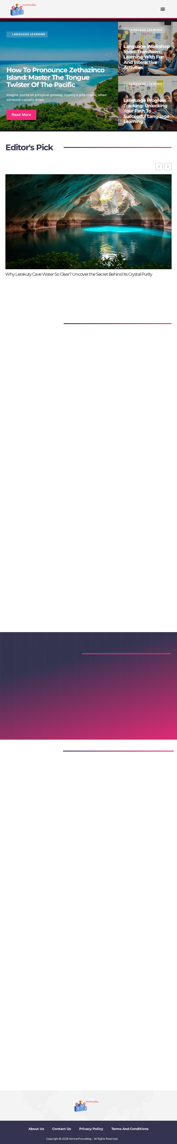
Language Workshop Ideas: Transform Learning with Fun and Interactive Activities (146, 57)
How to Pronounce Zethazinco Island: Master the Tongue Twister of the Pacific (55, 77)
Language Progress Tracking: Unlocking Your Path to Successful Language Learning (146, 111)
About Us (36, 1129)
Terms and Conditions (130, 1129)
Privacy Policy (91, 1129)
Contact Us (61, 1129)
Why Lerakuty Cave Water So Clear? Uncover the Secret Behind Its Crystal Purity (78, 274)
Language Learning (29, 34)
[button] (162, 9)
